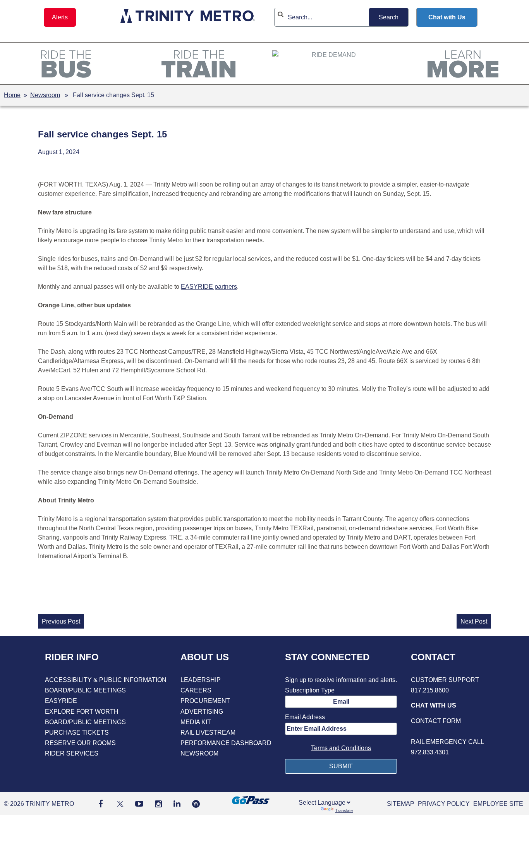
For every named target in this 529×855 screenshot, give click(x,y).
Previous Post (61, 621)
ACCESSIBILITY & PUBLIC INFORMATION (106, 680)
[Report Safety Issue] (447, 731)
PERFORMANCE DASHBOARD (225, 743)
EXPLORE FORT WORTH (82, 711)
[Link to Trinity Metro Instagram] (158, 803)
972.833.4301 (430, 752)
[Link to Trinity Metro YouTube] (139, 803)
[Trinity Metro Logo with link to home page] (187, 17)
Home (12, 95)
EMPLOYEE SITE (498, 803)
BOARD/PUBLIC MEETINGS (85, 690)
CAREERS (195, 690)
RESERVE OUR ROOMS (80, 743)
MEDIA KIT (195, 722)
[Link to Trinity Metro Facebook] (100, 803)
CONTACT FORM (436, 721)
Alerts (60, 17)
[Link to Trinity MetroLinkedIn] (176, 803)
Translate (344, 810)
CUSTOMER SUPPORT (445, 680)
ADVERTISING (201, 711)
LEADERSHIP (200, 680)
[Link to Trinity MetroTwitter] (119, 803)
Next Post (473, 621)
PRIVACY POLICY (444, 803)
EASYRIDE (61, 700)
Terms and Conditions (341, 748)
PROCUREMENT (205, 700)
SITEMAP (400, 803)
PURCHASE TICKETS (77, 732)
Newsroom (45, 95)
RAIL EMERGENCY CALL (447, 741)
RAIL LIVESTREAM (207, 732)
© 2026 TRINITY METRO (39, 803)
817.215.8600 (430, 690)
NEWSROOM (199, 753)
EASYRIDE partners (209, 286)
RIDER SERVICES (71, 753)
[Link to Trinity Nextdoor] (196, 805)
